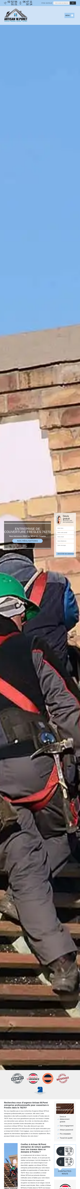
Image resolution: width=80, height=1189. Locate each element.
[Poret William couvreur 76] (16, 15)
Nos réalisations (27, 541)
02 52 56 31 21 (12, 3)
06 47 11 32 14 (27, 3)
